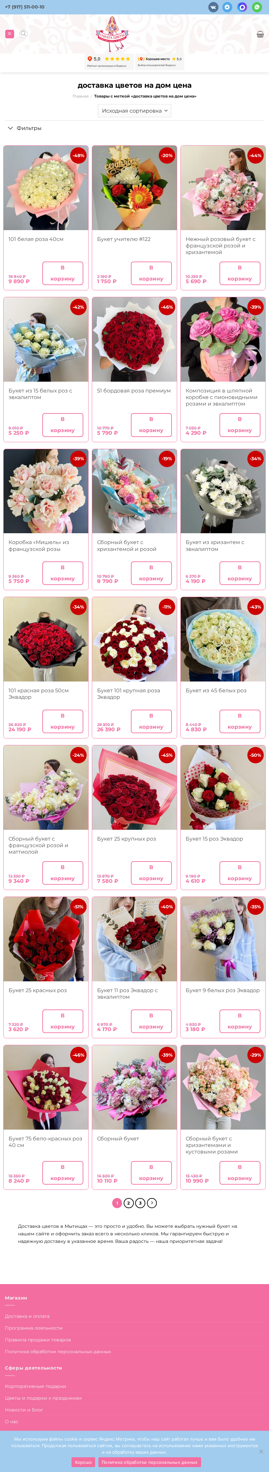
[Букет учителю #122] (134, 188)
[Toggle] (10, 128)
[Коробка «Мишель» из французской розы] (46, 491)
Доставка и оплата (27, 1316)
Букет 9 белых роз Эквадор (223, 990)
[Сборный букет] (134, 1087)
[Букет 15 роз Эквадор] (223, 787)
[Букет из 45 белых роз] (223, 639)
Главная (80, 96)
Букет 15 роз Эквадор (214, 839)
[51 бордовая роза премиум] (134, 339)
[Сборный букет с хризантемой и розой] (134, 491)
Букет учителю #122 (124, 239)
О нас (11, 1422)
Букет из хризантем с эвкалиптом (215, 545)
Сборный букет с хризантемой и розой (126, 545)
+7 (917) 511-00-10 (25, 7)
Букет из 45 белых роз (216, 690)
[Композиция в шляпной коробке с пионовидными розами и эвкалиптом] (223, 339)
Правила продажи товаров (38, 1340)
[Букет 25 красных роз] (46, 939)
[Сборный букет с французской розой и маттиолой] (46, 787)
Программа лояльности (34, 1328)
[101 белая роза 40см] (46, 188)
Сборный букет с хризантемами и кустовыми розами (212, 1145)
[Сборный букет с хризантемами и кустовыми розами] (223, 1087)
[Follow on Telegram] (227, 7)
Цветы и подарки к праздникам (43, 1398)
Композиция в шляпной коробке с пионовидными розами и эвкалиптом (222, 397)
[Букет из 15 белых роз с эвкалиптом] (46, 339)
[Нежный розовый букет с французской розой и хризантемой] (223, 188)
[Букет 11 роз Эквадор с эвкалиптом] (134, 939)
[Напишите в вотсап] (257, 7)
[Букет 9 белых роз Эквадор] (223, 939)
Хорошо (83, 1462)
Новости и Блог (24, 1410)
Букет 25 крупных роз (126, 839)
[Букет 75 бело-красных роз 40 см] (46, 1087)
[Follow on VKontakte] (213, 7)
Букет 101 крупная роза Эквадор (128, 693)
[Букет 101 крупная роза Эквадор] (134, 639)
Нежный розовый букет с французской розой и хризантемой (221, 245)
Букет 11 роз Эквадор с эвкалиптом (127, 993)
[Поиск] (23, 34)
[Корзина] (260, 34)
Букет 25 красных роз (38, 990)
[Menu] (9, 34)
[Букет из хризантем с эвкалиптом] (223, 491)
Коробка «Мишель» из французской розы (39, 545)
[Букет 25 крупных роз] (134, 787)
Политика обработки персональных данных (58, 1351)
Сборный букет (118, 1139)
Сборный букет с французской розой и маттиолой (38, 845)
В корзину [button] (63, 273)
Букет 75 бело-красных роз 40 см (45, 1142)
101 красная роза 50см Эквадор (39, 693)
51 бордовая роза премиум (134, 391)
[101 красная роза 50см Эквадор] (46, 639)
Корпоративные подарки (35, 1386)
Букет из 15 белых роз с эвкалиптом (40, 394)
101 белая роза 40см (36, 239)
